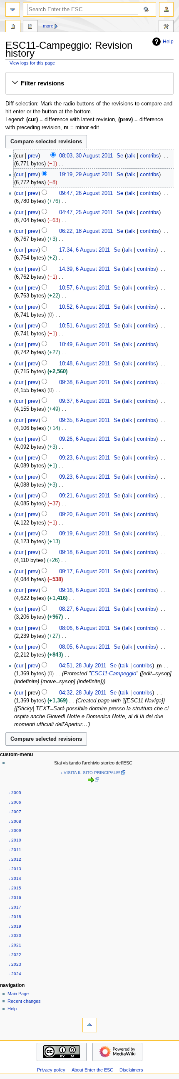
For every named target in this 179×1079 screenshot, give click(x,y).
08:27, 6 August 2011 (84, 609)
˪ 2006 (15, 802)
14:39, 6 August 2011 (84, 269)
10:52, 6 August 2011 (84, 307)
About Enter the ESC (92, 1069)
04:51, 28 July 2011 (82, 666)
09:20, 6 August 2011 (84, 514)
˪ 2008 (15, 821)
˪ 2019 (15, 926)
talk (131, 156)
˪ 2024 (15, 974)
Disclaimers (131, 1069)
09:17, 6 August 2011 (84, 571)
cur (19, 174)
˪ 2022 (15, 954)
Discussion (30, 27)
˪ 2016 (15, 897)
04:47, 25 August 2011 (86, 212)
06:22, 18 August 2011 (86, 231)
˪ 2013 (15, 869)
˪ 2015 (15, 888)
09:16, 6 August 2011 (84, 590)
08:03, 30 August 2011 (86, 156)
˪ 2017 (15, 907)
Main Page (18, 993)
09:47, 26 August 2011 (86, 193)
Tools (166, 27)
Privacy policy (51, 1069)
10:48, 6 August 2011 (84, 364)
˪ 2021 (15, 945)
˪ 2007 (15, 811)
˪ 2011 (15, 849)
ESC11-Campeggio (113, 674)
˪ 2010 (15, 840)
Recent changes (24, 1001)
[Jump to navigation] (12, 9)
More (48, 25)
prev (33, 156)
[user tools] (166, 9)
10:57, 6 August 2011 (84, 288)
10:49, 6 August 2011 (84, 344)
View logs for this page (32, 62)
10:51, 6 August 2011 (84, 326)
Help (168, 42)
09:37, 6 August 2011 (84, 401)
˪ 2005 (15, 792)
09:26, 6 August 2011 (84, 439)
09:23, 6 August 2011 (84, 458)
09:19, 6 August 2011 (84, 534)
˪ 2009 (15, 830)
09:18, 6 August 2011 (84, 552)
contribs (149, 156)
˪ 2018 (15, 916)
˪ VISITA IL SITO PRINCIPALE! (90, 772)
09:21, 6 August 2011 (84, 496)
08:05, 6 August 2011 (84, 647)
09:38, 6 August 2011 (84, 382)
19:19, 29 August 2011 (86, 174)
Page (13, 27)
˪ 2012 (15, 859)
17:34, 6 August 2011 (84, 250)
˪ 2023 (15, 964)
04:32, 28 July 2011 (82, 693)
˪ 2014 (15, 878)
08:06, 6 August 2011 (84, 628)
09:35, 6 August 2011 (84, 420)
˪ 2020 (15, 935)
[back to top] (89, 1025)
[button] (89, 83)
